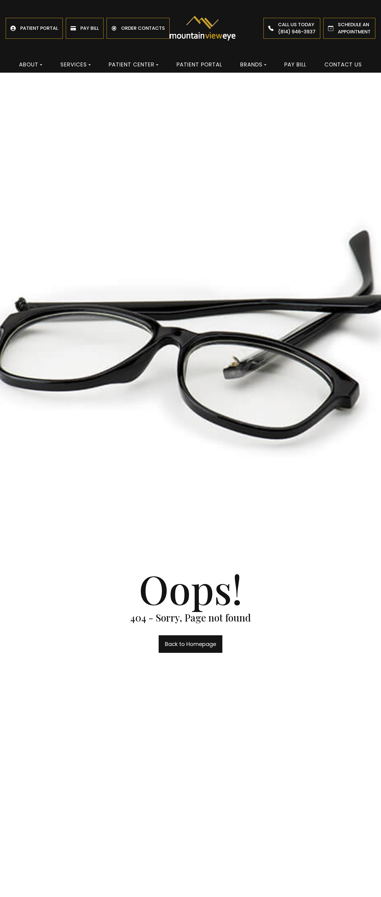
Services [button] (73, 64)
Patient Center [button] (131, 64)
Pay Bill (295, 64)
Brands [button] (251, 64)
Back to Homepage (190, 644)
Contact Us (343, 64)
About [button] (28, 64)
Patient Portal (199, 64)
